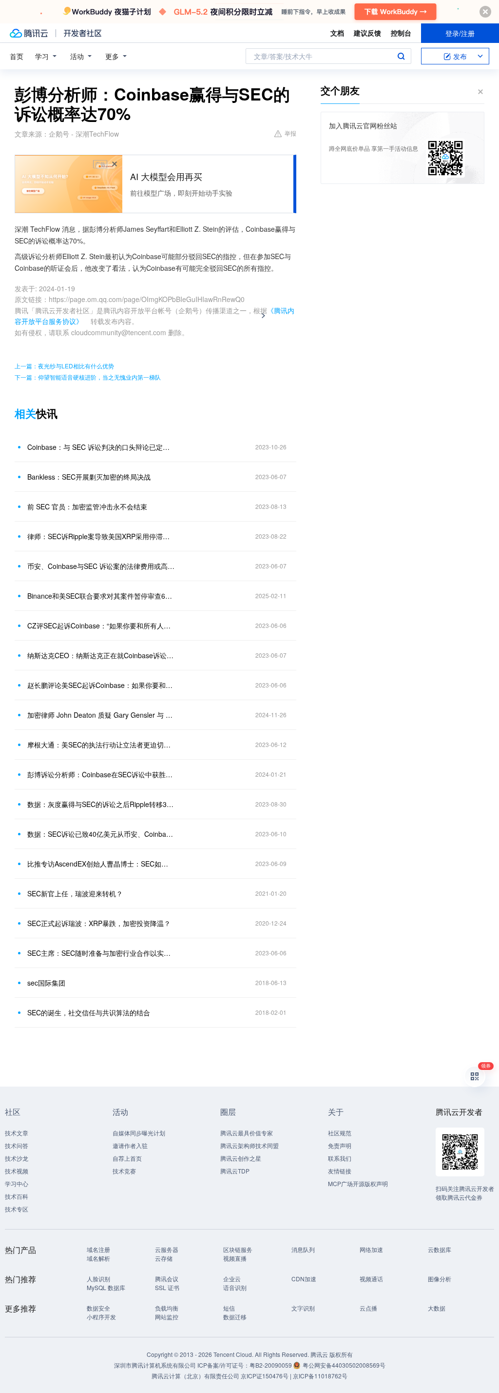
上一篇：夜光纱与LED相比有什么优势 (64, 366)
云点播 (368, 1308)
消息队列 (303, 1249)
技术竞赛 (124, 1171)
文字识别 (303, 1308)
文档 (337, 33)
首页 (16, 56)
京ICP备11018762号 (320, 1376)
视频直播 (235, 1258)
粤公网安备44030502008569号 (344, 1365)
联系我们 (339, 1158)
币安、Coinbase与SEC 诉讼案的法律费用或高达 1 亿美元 (100, 566)
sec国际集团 (46, 983)
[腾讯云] (29, 33)
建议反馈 (367, 33)
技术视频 (16, 1171)
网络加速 (371, 1249)
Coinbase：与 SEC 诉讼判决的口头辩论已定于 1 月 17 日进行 (100, 447)
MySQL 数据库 (106, 1287)
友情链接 (339, 1171)
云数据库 (439, 1249)
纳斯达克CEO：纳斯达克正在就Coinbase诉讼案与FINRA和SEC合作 (100, 655)
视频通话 (371, 1278)
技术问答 (16, 1145)
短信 (229, 1308)
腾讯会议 (166, 1278)
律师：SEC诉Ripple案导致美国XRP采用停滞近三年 (100, 536)
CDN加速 (303, 1278)
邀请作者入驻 (130, 1145)
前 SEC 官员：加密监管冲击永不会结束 (87, 506)
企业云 (232, 1278)
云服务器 (166, 1249)
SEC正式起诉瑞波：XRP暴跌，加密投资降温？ (99, 923)
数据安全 (98, 1308)
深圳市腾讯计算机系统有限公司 (155, 1365)
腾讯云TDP (235, 1171)
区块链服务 (237, 1249)
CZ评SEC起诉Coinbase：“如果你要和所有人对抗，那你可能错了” (100, 625)
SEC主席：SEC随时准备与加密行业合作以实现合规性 (100, 953)
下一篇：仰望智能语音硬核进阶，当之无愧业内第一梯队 (88, 377)
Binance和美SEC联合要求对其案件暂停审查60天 (100, 596)
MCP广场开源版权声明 (358, 1183)
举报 (290, 133)
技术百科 (16, 1196)
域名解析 (98, 1258)
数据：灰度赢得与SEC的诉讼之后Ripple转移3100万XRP (100, 804)
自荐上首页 (127, 1158)
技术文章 (16, 1133)
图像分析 (439, 1278)
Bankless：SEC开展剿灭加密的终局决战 (89, 477)
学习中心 (16, 1183)
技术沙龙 (16, 1158)
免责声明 (339, 1145)
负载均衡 (166, 1308)
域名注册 (98, 1249)
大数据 (436, 1308)
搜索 (401, 56)
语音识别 (235, 1287)
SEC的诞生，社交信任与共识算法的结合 (88, 1012)
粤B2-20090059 (271, 1365)
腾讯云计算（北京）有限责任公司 (195, 1376)
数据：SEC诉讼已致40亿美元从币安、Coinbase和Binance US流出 (100, 834)
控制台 (401, 33)
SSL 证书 (167, 1287)
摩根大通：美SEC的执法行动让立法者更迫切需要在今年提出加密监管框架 (100, 744)
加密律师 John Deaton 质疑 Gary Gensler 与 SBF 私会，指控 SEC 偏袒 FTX (100, 715)
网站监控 (166, 1316)
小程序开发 (101, 1316)
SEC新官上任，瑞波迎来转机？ (75, 893)
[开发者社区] (82, 33)
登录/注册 (460, 33)
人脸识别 (98, 1278)
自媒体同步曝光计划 (139, 1133)
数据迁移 (235, 1316)
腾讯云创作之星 (240, 1158)
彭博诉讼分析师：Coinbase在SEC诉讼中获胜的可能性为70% (100, 774)
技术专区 (16, 1209)
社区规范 (339, 1133)
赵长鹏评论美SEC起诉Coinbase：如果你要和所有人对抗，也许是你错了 (100, 685)
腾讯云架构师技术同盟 (249, 1145)
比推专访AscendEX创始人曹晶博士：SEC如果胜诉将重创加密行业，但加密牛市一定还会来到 (100, 863)
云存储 (164, 1258)
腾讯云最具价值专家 (246, 1133)
